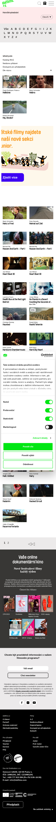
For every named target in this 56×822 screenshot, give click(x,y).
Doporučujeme (35, 725)
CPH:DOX (6, 614)
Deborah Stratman (35, 499)
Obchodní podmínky (10, 728)
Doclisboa (19, 614)
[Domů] (8, 3)
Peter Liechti (7, 347)
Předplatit (13, 804)
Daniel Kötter (33, 322)
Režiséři (33, 731)
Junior (35, 741)
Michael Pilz (6, 246)
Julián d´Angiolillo (8, 524)
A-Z (31, 719)
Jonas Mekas (33, 297)
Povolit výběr (28, 455)
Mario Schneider (34, 90)
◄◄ (40, 544)
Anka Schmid (33, 474)
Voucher (6, 744)
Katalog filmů (8, 60)
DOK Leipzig (45, 614)
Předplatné (7, 741)
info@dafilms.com (18, 780)
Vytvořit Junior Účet (40, 747)
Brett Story (32, 347)
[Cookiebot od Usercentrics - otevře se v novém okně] (41, 355)
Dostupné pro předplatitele (14, 67)
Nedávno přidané (10, 63)
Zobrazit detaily (40, 438)
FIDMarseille (13, 638)
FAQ (4, 750)
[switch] (49, 410)
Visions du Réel (40, 638)
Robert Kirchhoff (8, 115)
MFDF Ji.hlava (27, 638)
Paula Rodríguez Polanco (11, 90)
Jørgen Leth (7, 474)
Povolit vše (28, 446)
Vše (6, 28)
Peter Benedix (34, 221)
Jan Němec (6, 272)
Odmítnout (28, 464)
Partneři (6, 722)
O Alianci (6, 719)
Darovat (6, 747)
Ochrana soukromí (10, 725)
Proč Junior (37, 744)
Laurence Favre (8, 297)
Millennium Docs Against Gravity (33, 615)
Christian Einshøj (8, 322)
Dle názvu (7, 70)
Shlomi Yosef (7, 499)
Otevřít (45, 17)
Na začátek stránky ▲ (43, 809)
